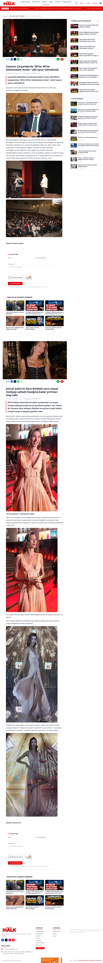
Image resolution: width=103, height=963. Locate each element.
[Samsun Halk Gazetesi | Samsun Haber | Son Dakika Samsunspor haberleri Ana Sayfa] (9, 3)
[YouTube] (13, 940)
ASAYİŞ (51, 2)
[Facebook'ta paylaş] (11, 59)
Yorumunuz (11, 264)
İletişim (55, 933)
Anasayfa (5, 16)
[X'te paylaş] (15, 59)
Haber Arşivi (39, 945)
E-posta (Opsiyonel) (40, 258)
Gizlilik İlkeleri (56, 931)
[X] (6, 940)
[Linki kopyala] (21, 59)
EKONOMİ (57, 2)
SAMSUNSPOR (36, 2)
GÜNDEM (44, 2)
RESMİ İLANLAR (66, 2)
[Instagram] (9, 940)
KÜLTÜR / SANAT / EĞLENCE (17, 16)
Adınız (10, 258)
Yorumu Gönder (16, 283)
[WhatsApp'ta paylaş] (18, 59)
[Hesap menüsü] (100, 3)
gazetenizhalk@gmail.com (11, 949)
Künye (54, 936)
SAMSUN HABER (25, 2)
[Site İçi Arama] (76, 3)
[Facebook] (2, 940)
